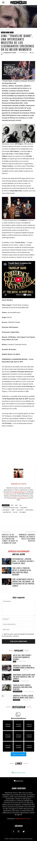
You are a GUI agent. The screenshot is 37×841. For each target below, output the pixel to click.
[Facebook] (13, 832)
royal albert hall (7, 512)
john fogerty (6, 510)
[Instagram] (18, 832)
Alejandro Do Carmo (10, 52)
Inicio (2, 30)
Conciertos (16, 700)
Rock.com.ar (9, 494)
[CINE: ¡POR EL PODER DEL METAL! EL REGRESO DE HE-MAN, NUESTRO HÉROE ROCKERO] (6, 570)
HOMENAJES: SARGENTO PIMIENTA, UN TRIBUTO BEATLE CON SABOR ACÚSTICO (27, 538)
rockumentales (29, 510)
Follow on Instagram (18, 754)
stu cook (15, 512)
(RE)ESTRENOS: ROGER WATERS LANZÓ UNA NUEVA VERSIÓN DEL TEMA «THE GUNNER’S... (24, 677)
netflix (13, 510)
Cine (13, 30)
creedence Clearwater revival (10, 507)
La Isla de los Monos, (18, 492)
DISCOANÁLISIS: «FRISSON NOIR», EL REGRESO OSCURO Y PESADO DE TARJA (23, 561)
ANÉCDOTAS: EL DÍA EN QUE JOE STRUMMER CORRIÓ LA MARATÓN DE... (24, 667)
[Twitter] (24, 832)
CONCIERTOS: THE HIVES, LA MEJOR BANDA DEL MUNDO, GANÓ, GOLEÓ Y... (23, 697)
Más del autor (18, 554)
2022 (16, 505)
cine (20, 505)
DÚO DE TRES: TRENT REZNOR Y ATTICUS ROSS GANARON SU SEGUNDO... (22, 657)
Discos (11, 32)
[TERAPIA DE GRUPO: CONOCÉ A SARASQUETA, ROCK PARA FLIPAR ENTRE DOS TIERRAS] (6, 687)
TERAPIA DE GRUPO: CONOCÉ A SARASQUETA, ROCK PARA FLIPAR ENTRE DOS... (22, 687)
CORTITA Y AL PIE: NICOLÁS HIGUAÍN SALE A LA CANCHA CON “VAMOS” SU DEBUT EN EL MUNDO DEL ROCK (10, 539)
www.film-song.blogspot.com (19, 498)
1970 (12, 505)
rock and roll (20, 510)
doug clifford (23, 507)
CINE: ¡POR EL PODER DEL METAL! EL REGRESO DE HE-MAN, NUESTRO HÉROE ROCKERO (22, 571)
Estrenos (15, 681)
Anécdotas (16, 670)
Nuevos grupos (17, 691)
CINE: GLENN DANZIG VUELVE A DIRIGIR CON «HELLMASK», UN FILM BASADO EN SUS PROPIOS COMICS (23, 582)
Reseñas (8, 30)
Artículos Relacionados (18, 551)
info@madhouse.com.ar (22, 818)
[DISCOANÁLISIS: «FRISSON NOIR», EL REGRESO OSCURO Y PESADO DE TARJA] (6, 561)
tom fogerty (23, 512)
